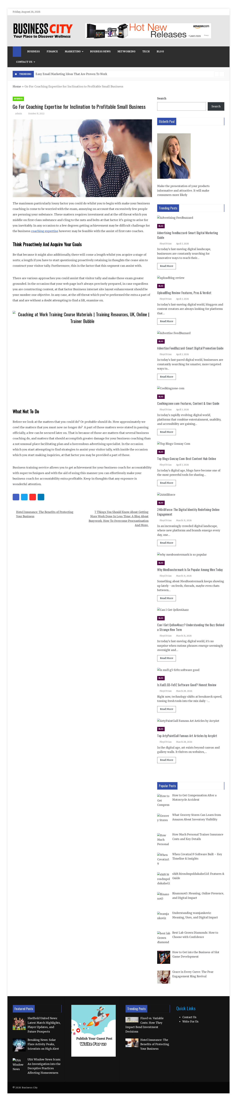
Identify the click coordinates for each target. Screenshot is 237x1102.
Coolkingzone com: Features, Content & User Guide (188, 403)
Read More (166, 266)
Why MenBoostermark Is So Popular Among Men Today (190, 569)
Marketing (73, 51)
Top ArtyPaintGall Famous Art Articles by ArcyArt (187, 735)
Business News (100, 51)
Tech (146, 51)
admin (18, 113)
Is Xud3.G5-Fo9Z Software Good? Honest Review (186, 685)
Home (17, 86)
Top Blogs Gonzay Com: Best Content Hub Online (186, 458)
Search (161, 98)
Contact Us (24, 61)
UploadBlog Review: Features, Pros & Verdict (184, 292)
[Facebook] (16, 497)
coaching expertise (44, 231)
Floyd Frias (166, 243)
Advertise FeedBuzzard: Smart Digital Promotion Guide (190, 348)
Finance (52, 51)
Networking (127, 51)
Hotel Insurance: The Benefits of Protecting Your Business (44, 514)
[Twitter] (24, 497)
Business (33, 51)
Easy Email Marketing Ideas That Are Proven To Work (71, 74)
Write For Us (190, 1021)
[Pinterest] (32, 497)
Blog (160, 51)
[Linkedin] (41, 497)
